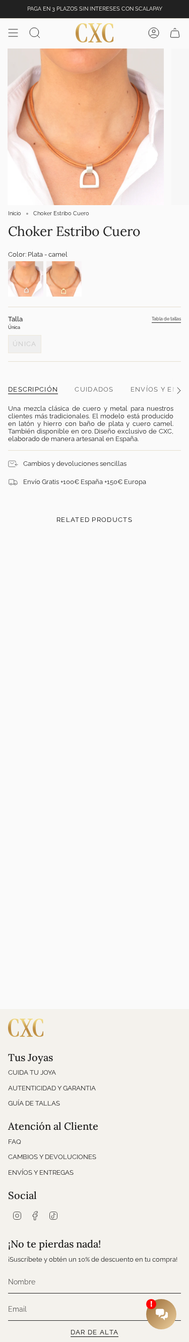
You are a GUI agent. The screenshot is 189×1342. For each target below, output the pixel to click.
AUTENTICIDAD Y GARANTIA (52, 1088)
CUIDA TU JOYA (32, 1072)
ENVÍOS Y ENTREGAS (41, 1172)
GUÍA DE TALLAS (34, 1103)
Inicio (14, 213)
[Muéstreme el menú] (13, 32)
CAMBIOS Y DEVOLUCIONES (52, 1157)
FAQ (14, 1141)
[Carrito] (174, 32)
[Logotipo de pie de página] (25, 1028)
